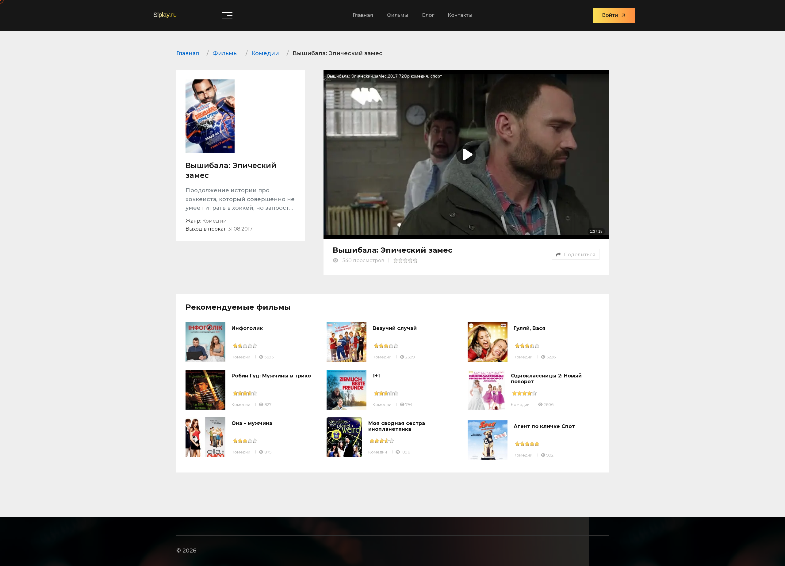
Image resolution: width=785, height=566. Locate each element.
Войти (610, 15)
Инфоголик (247, 328)
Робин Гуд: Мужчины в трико (271, 376)
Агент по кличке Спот (544, 426)
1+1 (376, 376)
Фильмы (397, 15)
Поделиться (579, 255)
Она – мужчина (252, 423)
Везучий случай (395, 328)
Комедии (241, 356)
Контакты (460, 15)
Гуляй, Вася (530, 328)
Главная (363, 15)
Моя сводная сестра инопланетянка (396, 426)
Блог (428, 15)
